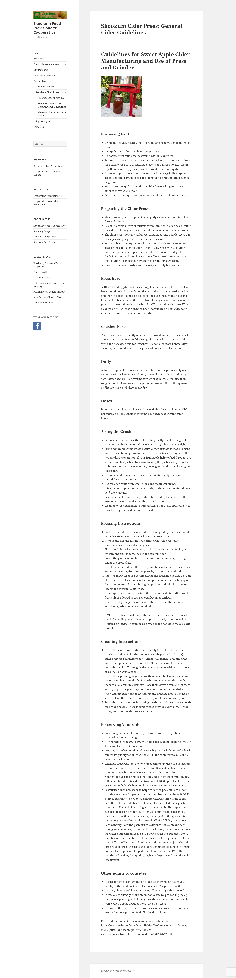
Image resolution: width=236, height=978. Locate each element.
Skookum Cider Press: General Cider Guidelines (52, 105)
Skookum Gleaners (45, 86)
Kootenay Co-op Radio (44, 236)
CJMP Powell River (43, 272)
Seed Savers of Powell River (48, 297)
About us (38, 58)
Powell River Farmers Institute (49, 291)
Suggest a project (45, 121)
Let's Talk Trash (41, 277)
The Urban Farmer (43, 302)
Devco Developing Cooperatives (50, 225)
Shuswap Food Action (44, 242)
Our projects (40, 81)
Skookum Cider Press (47, 92)
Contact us (38, 126)
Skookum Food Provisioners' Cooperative (47, 28)
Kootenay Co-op (41, 231)
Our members (40, 69)
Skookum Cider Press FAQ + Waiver (52, 114)
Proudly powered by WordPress (118, 970)
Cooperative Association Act (47, 195)
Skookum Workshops (44, 75)
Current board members (46, 64)
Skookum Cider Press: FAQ (51, 97)
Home (36, 53)
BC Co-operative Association (47, 165)
